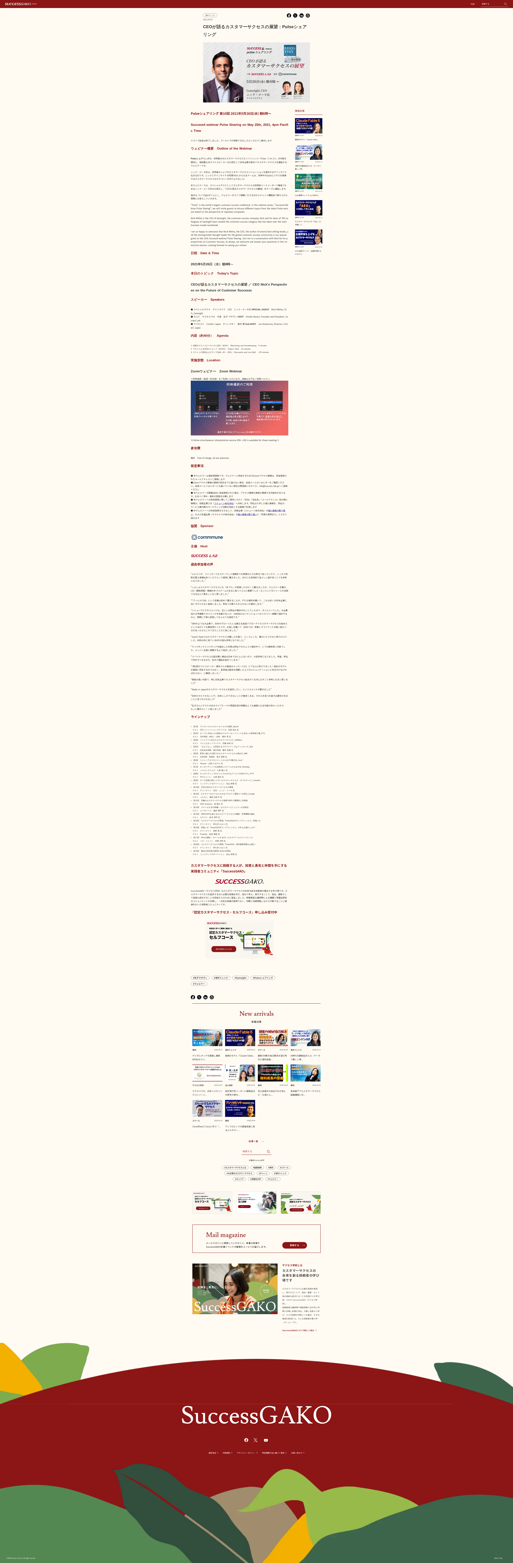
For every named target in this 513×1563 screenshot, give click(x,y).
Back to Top (498, 1558)
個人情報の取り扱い (247, 514)
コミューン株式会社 (223, 503)
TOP (472, 4)
